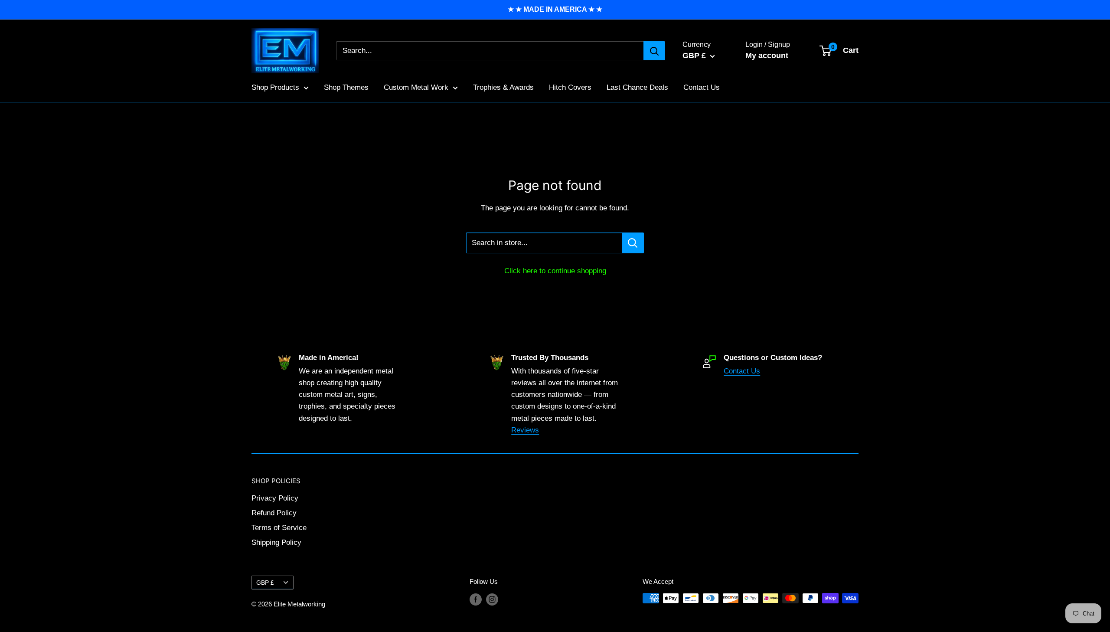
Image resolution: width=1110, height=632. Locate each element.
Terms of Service (279, 528)
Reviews (525, 430)
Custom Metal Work (416, 87)
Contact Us (701, 87)
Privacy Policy (274, 498)
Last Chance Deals (637, 87)
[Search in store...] (633, 242)
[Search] (654, 50)
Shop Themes (346, 87)
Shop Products (275, 87)
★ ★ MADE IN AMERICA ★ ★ (555, 9)
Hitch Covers (570, 87)
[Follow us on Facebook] (476, 599)
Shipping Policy (276, 542)
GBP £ (265, 582)
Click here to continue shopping (555, 271)
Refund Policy (274, 513)
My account (766, 55)
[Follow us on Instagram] (492, 599)
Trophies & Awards (503, 87)
